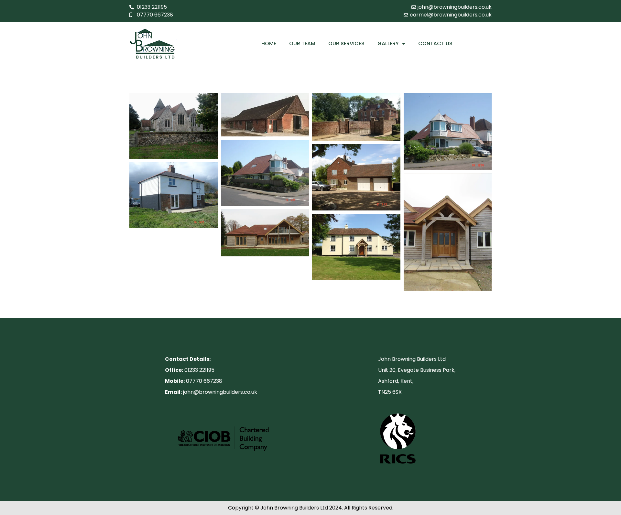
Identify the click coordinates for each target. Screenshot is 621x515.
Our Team (302, 43)
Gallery (388, 43)
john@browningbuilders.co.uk (219, 392)
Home (268, 43)
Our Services (346, 43)
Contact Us (435, 43)
